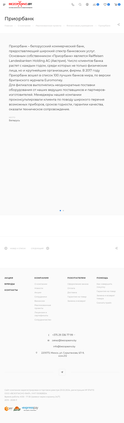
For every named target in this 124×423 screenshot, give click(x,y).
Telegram (62, 372)
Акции (9, 278)
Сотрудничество (42, 319)
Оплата (71, 288)
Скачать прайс (104, 302)
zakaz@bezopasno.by (64, 340)
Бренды (10, 284)
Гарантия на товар (76, 296)
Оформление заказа (77, 284)
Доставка (72, 292)
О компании (40, 284)
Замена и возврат (76, 301)
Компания (41, 278)
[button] (60, 211)
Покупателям (76, 278)
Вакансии (39, 301)
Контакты (11, 290)
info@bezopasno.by (64, 346)
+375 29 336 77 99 (62, 335)
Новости (38, 288)
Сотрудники (40, 296)
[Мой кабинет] (87, 4)
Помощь (102, 278)
